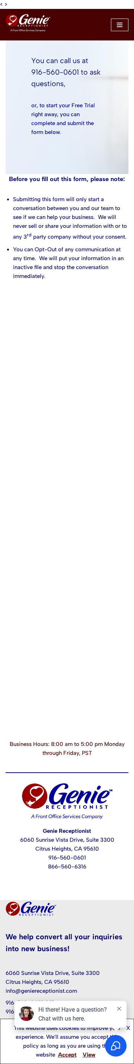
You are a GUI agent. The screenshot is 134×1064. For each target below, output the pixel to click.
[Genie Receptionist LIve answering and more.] (28, 24)
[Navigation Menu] (119, 25)
